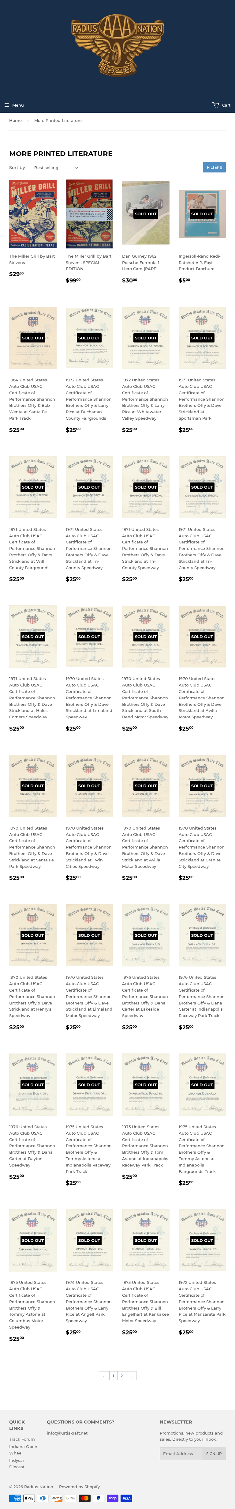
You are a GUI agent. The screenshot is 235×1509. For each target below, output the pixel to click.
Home (15, 120)
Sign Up (214, 1453)
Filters (214, 167)
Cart (225, 105)
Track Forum (22, 1439)
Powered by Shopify (79, 1486)
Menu (18, 105)
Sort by (17, 167)
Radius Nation (38, 1486)
